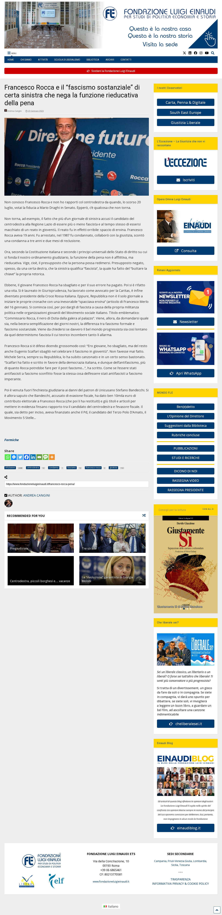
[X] (184, 53)
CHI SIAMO (26, 59)
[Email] (39, 457)
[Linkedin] (33, 457)
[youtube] (207, 53)
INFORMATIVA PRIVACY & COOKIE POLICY (180, 884)
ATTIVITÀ (43, 59)
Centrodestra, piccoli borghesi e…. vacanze (40, 581)
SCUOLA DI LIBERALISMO (67, 59)
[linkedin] (190, 53)
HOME (11, 59)
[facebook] (195, 53)
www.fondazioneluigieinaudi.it (111, 881)
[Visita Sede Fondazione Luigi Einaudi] (111, 47)
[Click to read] (41, 538)
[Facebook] (26, 457)
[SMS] (45, 457)
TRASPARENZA (180, 879)
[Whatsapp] (7, 457)
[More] (52, 457)
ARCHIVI (110, 59)
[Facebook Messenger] (14, 457)
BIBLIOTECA (93, 59)
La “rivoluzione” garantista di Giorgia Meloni (107, 579)
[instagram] (201, 53)
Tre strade (89, 548)
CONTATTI (126, 59)
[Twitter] (20, 457)
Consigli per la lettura (172, 509)
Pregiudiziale (19, 548)
